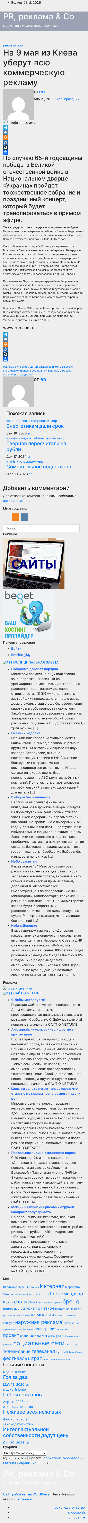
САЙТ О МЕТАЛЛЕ (28, 993)
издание (62, 1308)
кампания (42, 1315)
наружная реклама (38, 1322)
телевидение (16, 1351)
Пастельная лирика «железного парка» (44, 1153)
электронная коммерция (57, 1359)
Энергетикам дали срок (35, 426)
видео (8, 1308)
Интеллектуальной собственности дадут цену (36, 1432)
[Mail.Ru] (44, 142)
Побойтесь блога (23, 1395)
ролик (51, 1336)
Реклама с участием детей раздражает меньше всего (38, 366)
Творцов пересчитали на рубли (36, 446)
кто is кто (14, 461)
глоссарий (76, 1512)
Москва (44, 1294)
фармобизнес (76, 1352)
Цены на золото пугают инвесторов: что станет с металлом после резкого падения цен (46, 1093)
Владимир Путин (14, 1287)
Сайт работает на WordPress (26, 1494)
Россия (8, 1302)
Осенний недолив (26, 733)
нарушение (71, 1323)
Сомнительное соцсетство (38, 467)
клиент (59, 1315)
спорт (69, 1344)
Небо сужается (24, 861)
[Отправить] (44, 152)
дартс (18, 1308)
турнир (62, 1352)
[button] (82, 37)
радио (24, 1336)
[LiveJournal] (44, 147)
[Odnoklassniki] (44, 137)
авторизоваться (16, 501)
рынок (61, 1336)
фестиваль (15, 1358)
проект (11, 1335)
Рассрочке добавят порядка (34, 669)
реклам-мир (13, 45)
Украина (30, 1302)
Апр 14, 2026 (13, 1402)
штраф (35, 1358)
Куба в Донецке (24, 925)
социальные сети (39, 1343)
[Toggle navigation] (78, 37)
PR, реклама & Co (38, 16)
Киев (58, 99)
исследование (21, 1315)
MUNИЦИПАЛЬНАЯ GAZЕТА (36, 662)
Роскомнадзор (66, 1294)
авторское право (50, 1302)
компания (70, 1315)
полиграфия (45, 1328)
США (18, 1302)
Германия (33, 1287)
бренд (71, 1301)
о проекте (77, 1517)
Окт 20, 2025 (13, 1443)
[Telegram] (44, 127)
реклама (38, 1335)
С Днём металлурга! (28, 1000)
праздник (71, 99)
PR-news (13, 438)
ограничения (10, 1329)
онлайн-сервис (26, 1329)
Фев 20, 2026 (14, 1419)
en (42, 92)
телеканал (43, 1351)
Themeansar (23, 1499)
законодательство (21, 421)
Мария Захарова (28, 1294)
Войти (16, 648)
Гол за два (15, 1377)
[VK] (44, 132)
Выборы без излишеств (31, 797)
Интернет (52, 1286)
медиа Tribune (33, 438)
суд (76, 1344)
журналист (33, 1308)
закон (49, 1308)
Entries (20, 655)
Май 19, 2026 (13, 1384)
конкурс (8, 1323)
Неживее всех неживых (32, 1412)
